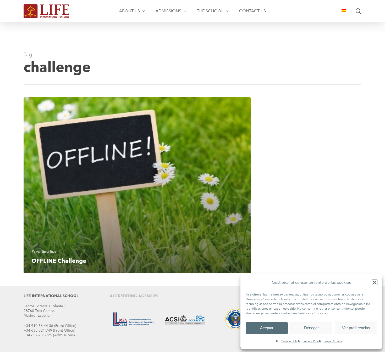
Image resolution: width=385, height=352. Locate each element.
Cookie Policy (290, 341)
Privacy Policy (311, 341)
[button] (374, 282)
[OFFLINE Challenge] (137, 185)
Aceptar (266, 328)
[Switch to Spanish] (344, 11)
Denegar (311, 328)
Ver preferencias (356, 328)
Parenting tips (43, 251)
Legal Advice (333, 341)
